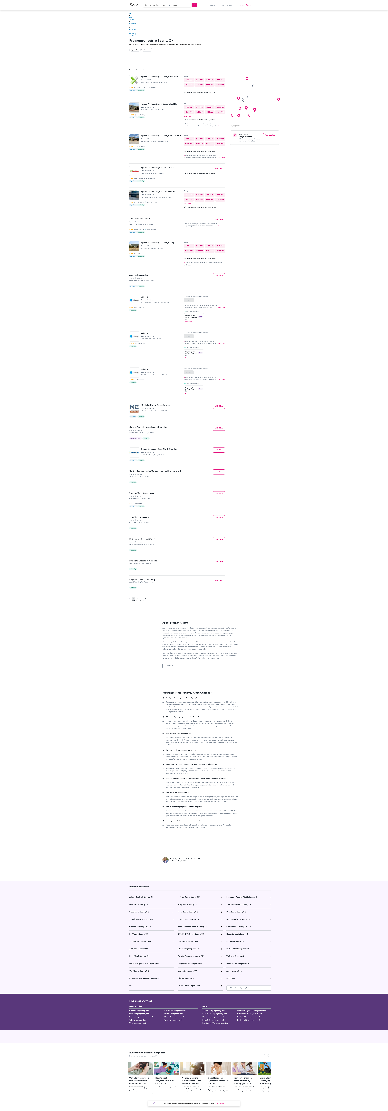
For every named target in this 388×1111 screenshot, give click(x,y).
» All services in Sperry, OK (239, 988)
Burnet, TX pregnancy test (213, 1020)
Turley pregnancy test (173, 1020)
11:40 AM (209, 251)
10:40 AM (199, 112)
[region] (255, 97)
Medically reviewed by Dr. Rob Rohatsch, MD (185, 859)
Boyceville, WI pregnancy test (249, 1014)
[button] (247, 79)
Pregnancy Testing (132, 34)
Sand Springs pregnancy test (141, 1017)
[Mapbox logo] (235, 126)
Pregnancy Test (132, 24)
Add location (270, 135)
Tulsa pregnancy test (137, 1020)
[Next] (269, 1055)
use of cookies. (221, 1103)
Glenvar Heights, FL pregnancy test (251, 1010)
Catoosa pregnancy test (139, 1010)
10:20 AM (220, 85)
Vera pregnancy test (137, 1023)
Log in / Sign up (246, 5)
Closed (188, 300)
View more (187, 89)
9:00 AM (220, 80)
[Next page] (145, 599)
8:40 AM (209, 80)
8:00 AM (189, 80)
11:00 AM (209, 112)
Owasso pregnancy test (173, 1014)
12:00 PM (220, 251)
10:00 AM (209, 85)
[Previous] (265, 1055)
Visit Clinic (219, 168)
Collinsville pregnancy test (175, 1010)
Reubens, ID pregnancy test (248, 1020)
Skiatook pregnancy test (174, 1017)
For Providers (227, 5)
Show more (221, 126)
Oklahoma (132, 29)
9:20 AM (189, 85)
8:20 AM (199, 80)
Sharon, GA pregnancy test (213, 1010)
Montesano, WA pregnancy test (215, 1023)
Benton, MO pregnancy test (248, 1017)
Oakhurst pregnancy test (139, 1014)
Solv (130, 13)
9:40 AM (199, 85)
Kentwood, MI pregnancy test (214, 1014)
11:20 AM (220, 112)
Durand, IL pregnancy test (213, 1017)
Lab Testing (131, 18)
